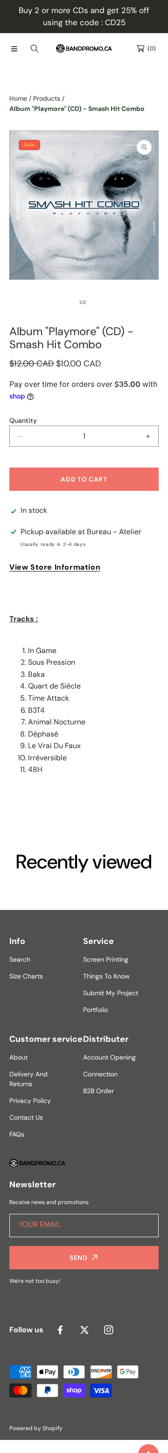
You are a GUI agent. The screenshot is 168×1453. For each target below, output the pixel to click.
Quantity (23, 420)
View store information (54, 567)
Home (18, 98)
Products (46, 98)
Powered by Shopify (36, 1428)
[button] (14, 48)
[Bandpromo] (84, 48)
